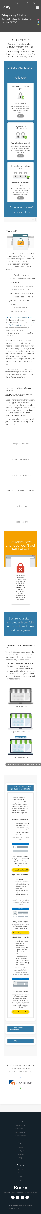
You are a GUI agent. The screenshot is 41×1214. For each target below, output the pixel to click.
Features (20, 1173)
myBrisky (20, 1147)
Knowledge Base (20, 1151)
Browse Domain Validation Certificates (21, 870)
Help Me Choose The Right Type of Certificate (20, 788)
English (17, 3)
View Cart (26, 3)
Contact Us (20, 1154)
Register (35, 3)
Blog (20, 1176)
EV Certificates (15, 325)
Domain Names (20, 1136)
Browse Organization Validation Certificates (21, 933)
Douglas (29, 1205)
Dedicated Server (20, 1129)
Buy (20, 116)
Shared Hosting (20, 1125)
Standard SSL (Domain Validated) (18, 317)
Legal (20, 1180)
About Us (20, 1169)
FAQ (15, 1041)
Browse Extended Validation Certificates (21, 1012)
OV (33, 322)
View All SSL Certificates (16, 1028)
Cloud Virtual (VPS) (20, 1132)
